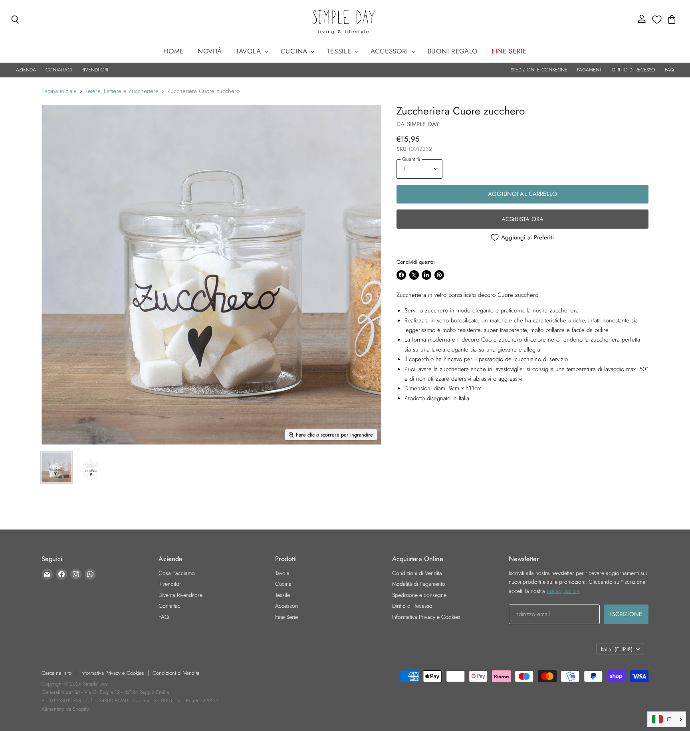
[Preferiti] (656, 19)
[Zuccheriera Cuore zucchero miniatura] (56, 467)
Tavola (250, 51)
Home (173, 51)
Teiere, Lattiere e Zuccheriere (122, 91)
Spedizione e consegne (419, 595)
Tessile (340, 51)
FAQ (669, 70)
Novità (210, 51)
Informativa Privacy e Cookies (426, 617)
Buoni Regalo (453, 51)
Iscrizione (626, 614)
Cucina (295, 51)
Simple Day (423, 124)
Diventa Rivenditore (180, 595)
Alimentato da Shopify (65, 709)
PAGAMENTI (590, 70)
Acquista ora (522, 219)
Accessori (390, 51)
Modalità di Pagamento (418, 584)
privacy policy (563, 591)
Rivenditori (170, 584)
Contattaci (170, 606)
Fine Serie (286, 617)
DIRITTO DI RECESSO (633, 70)
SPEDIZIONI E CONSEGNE (539, 70)
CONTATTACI (59, 70)
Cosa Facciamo (177, 573)
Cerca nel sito (56, 673)
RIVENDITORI (94, 70)
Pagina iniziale (59, 91)
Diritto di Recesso (412, 606)
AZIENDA (26, 70)
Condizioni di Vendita (417, 573)
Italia (616, 649)
